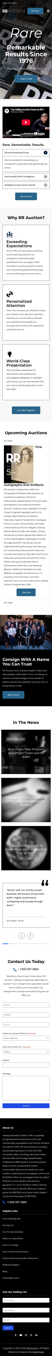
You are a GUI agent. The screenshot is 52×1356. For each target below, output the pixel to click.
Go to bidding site (12, 1219)
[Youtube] (21, 1335)
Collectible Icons (11, 1278)
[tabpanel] (26, 521)
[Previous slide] (21, 936)
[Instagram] (26, 1335)
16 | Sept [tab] (8, 441)
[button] (26, 632)
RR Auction (32, 1348)
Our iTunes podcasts (13, 1232)
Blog (5, 1271)
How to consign (10, 1245)
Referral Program (11, 1265)
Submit (26, 1106)
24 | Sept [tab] (8, 602)
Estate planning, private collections (20, 1258)
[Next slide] (30, 936)
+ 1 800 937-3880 (28, 969)
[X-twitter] (31, 1335)
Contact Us (8, 1225)
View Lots (26, 592)
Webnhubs (38, 1352)
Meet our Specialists (13, 1238)
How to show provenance (15, 1251)
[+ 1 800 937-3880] (15, 969)
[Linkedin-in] (36, 1335)
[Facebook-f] (15, 1335)
